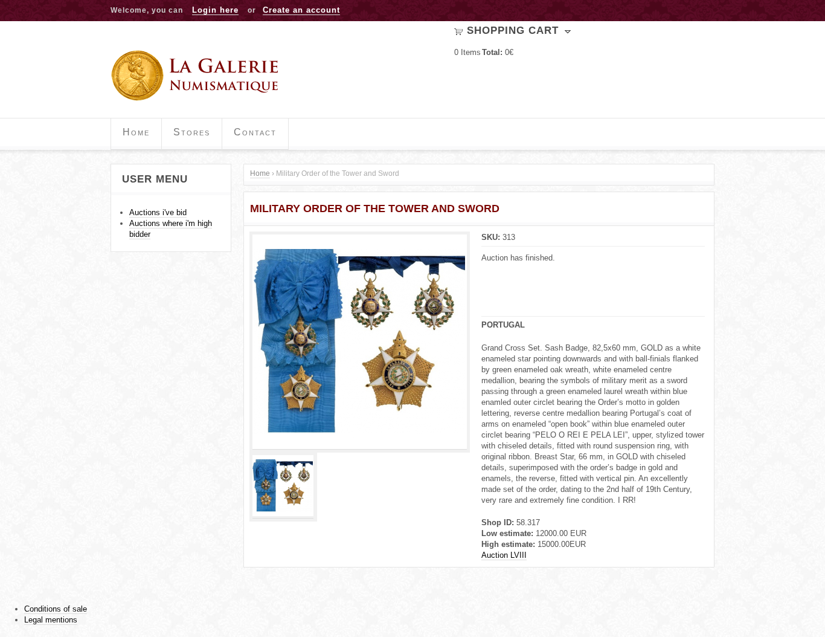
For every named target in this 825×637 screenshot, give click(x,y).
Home (136, 132)
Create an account (301, 10)
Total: (492, 52)
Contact (255, 132)
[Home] (199, 75)
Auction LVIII (504, 555)
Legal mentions (50, 619)
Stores (191, 132)
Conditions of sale (55, 608)
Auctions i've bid (158, 212)
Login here (215, 10)
